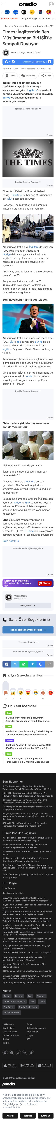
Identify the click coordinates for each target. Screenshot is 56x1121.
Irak (18, 341)
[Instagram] (5, 1052)
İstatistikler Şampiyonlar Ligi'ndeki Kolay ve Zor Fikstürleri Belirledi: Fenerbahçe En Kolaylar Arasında (28, 733)
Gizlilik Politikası (9, 1031)
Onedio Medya (25, 52)
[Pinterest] (31, 1052)
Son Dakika (9, 1007)
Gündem (18, 26)
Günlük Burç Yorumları (14, 1001)
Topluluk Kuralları (10, 1035)
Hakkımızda (8, 1024)
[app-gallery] (45, 1065)
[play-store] (27, 1065)
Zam (30, 996)
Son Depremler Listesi (12, 893)
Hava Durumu (9, 888)
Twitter (7, 996)
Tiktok (42, 1001)
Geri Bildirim (8, 1028)
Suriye (6, 97)
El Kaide (29, 531)
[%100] (24, 12)
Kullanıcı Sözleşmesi (36, 1028)
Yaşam (10, 740)
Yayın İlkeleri (32, 1031)
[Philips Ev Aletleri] (7, 12)
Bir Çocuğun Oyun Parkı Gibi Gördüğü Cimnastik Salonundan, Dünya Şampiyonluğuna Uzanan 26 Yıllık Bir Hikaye (27, 816)
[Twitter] (18, 1052)
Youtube (41, 996)
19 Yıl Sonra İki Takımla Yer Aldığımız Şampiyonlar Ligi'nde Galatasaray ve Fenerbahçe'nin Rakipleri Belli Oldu (27, 868)
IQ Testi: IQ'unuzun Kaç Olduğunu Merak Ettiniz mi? (27, 982)
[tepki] (5, 692)
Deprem (19, 996)
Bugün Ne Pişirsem (28, 1007)
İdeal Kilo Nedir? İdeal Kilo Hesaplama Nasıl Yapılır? (26, 952)
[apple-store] (10, 1065)
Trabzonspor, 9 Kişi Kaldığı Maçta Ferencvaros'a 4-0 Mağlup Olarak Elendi (27, 760)
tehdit (29, 376)
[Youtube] (24, 1052)
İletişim (5, 1043)
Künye (29, 1035)
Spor (9, 713)
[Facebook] (11, 1052)
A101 (32, 1001)
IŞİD (9, 198)
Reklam (5, 1039)
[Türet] (40, 12)
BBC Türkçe (9, 540)
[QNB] (32, 12)
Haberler (6, 26)
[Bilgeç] (49, 12)
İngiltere (32, 90)
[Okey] (15, 12)
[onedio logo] (26, 1084)
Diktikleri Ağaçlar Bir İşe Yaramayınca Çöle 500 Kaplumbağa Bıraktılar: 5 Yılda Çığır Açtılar (28, 747)
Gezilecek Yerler (12, 1012)
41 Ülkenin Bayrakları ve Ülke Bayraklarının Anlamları (27, 971)
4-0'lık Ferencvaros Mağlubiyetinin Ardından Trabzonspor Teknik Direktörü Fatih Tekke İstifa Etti (26, 719)
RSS (28, 1039)
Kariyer (29, 1024)
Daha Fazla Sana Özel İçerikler (26, 629)
